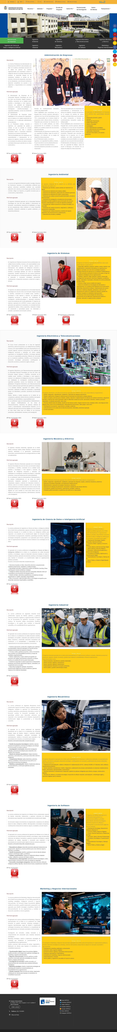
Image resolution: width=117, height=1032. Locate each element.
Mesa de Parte (15, 1014)
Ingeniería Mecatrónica (58, 46)
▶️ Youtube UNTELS (65, 1008)
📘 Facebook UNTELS (65, 1002)
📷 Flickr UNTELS (64, 1011)
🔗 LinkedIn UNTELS (65, 1006)
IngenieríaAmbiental (35, 40)
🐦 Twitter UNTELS (64, 1004)
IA (114, 30)
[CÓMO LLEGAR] (15, 1008)
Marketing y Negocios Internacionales (105, 46)
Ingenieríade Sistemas (58, 40)
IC (114, 47)
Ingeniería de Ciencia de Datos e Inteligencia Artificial (11, 46)
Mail (40, 1)
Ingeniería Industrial (35, 46)
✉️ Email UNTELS (64, 1000)
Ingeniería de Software (81, 46)
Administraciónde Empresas (11, 40)
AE (115, 26)
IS (114, 34)
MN (115, 64)
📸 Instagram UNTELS (65, 1013)
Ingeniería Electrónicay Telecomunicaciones (82, 40)
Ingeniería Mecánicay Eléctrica (105, 40)
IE (114, 38)
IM (114, 43)
